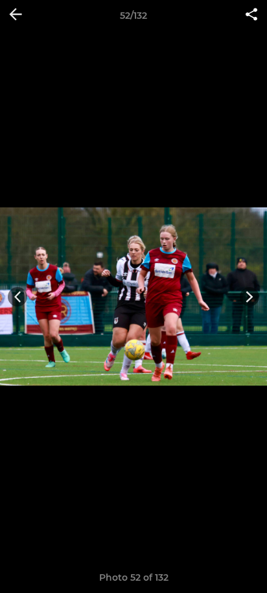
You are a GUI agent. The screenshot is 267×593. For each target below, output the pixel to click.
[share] (251, 15)
